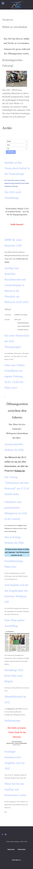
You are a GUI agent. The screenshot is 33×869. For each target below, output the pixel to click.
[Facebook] (5, 834)
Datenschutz (21, 849)
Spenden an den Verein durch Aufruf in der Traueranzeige (17, 168)
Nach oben (15, 860)
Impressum (11, 849)
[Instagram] (2, 834)
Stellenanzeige (12, 720)
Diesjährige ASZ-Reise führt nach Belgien (14, 675)
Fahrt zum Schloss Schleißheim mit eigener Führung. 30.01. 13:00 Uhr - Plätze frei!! (14, 376)
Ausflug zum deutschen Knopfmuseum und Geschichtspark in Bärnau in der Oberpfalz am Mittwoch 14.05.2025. (16, 285)
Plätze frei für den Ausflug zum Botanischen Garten (15, 789)
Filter (10, 152)
